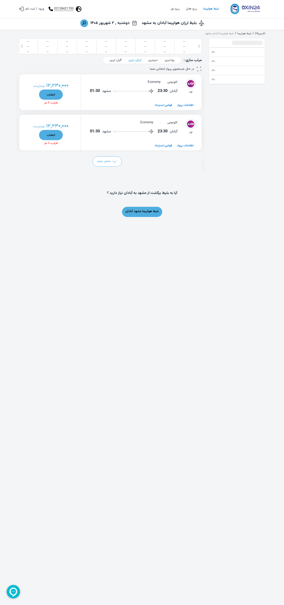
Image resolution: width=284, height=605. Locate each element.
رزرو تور (175, 8)
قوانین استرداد (163, 105)
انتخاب (51, 94)
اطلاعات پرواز (185, 105)
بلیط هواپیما (211, 8)
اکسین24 (260, 34)
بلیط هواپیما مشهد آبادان (142, 211)
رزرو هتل (191, 8)
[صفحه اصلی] (244, 8)
